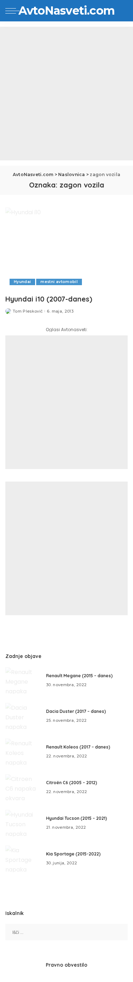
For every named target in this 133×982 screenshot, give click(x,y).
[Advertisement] (66, 93)
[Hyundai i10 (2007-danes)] (66, 249)
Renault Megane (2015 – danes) (79, 675)
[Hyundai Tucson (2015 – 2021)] (23, 823)
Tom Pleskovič (28, 311)
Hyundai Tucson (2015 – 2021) (76, 818)
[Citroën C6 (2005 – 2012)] (23, 787)
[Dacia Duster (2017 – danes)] (23, 716)
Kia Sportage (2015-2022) (73, 854)
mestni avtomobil (59, 281)
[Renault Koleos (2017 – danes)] (23, 752)
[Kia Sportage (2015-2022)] (23, 858)
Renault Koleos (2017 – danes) (78, 747)
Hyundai (22, 281)
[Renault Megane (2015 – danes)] (23, 680)
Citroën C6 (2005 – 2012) (71, 782)
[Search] (122, 10)
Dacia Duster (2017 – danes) (76, 711)
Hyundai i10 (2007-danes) (48, 298)
